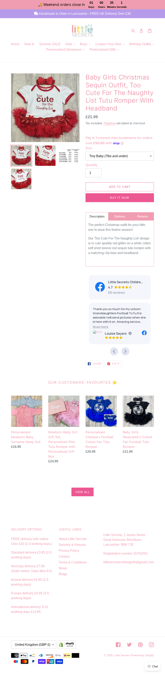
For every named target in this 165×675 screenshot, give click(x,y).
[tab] (97, 216)
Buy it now (119, 197)
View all (82, 492)
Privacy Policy (69, 550)
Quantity (91, 165)
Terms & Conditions (73, 562)
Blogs (63, 574)
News (63, 568)
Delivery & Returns (72, 544)
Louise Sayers (116, 333)
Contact (64, 556)
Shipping (109, 123)
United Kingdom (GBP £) (32, 644)
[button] (100, 327)
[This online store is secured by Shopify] (67, 645)
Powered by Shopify (142, 655)
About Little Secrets (73, 539)
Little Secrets (122, 655)
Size (89, 148)
